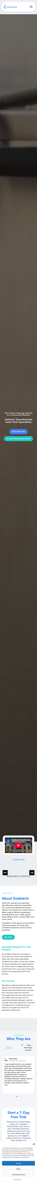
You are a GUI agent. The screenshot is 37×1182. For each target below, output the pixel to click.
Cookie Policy (17, 1179)
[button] (34, 1144)
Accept (18, 1163)
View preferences (18, 1175)
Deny (18, 1169)
